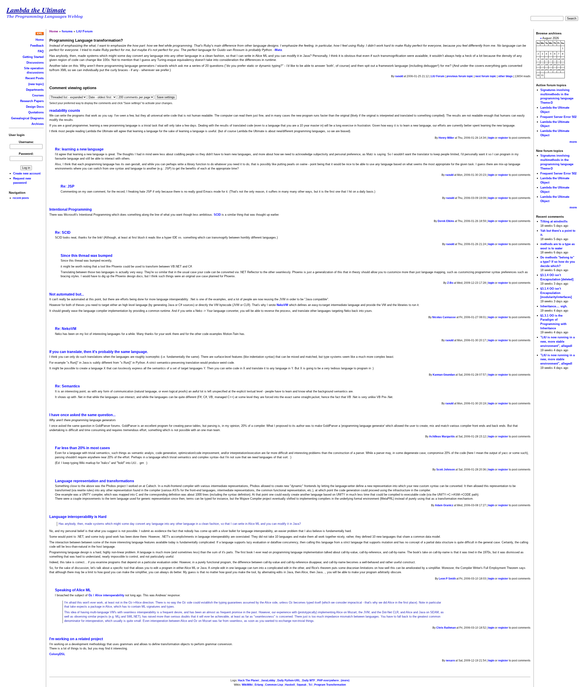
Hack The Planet (248, 680)
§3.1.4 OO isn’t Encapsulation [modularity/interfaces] (556, 293)
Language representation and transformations (94, 481)
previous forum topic (459, 76)
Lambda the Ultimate (36, 10)
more (573, 141)
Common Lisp (274, 684)
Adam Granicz (444, 505)
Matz (278, 50)
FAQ (41, 51)
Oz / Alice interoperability (106, 595)
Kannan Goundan (444, 374)
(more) (345, 680)
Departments (35, 89)
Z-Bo (450, 282)
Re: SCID (63, 232)
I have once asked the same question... (82, 415)
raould (399, 76)
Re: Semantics (67, 386)
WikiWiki (247, 684)
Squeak (301, 684)
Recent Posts (34, 78)
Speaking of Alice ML (73, 590)
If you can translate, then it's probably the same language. (98, 352)
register (503, 137)
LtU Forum (84, 31)
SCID (217, 214)
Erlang (259, 684)
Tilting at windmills (553, 221)
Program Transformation (330, 684)
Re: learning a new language (79, 149)
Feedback (37, 45)
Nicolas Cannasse (444, 317)
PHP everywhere (328, 680)
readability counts (64, 110)
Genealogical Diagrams (27, 118)
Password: (26, 153)
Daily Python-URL (288, 680)
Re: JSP (67, 186)
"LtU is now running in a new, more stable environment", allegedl (557, 341)
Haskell (290, 684)
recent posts (21, 197)
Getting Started (33, 57)
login (491, 137)
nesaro (450, 660)
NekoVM (282, 305)
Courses (38, 95)
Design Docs (35, 106)
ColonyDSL (57, 654)
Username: (26, 142)
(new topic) (36, 84)
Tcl (310, 684)
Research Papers (32, 101)
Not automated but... (66, 294)
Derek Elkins (446, 221)
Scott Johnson (445, 469)
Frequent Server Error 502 (558, 117)
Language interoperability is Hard (78, 517)
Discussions (35, 62)
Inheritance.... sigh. (553, 306)
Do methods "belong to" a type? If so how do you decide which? (557, 261)
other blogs (505, 76)
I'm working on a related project (76, 639)
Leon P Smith (447, 578)
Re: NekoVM (65, 329)
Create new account (26, 173)
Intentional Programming (70, 209)
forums (67, 31)
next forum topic (485, 76)
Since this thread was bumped (86, 256)
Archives (37, 124)
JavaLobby (268, 680)
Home (40, 39)
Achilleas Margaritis (442, 436)
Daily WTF (308, 680)
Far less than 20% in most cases (82, 448)
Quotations (36, 112)
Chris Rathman (446, 627)
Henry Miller (446, 137)
